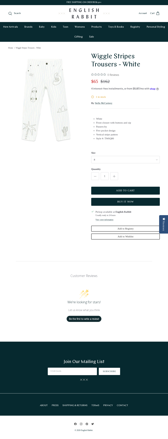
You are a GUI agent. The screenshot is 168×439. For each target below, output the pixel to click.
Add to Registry (125, 228)
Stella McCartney (103, 103)
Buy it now (125, 201)
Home (10, 48)
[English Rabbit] (84, 13)
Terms (95, 405)
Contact (122, 405)
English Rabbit (87, 430)
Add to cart (125, 190)
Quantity (96, 169)
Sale (91, 37)
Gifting (78, 37)
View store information (104, 220)
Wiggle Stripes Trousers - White (28, 48)
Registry (135, 27)
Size (93, 152)
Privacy (108, 405)
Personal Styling (156, 27)
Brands (28, 27)
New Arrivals (10, 27)
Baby (42, 27)
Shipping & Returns (75, 405)
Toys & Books (116, 27)
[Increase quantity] (114, 176)
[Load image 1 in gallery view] (46, 100)
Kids (53, 27)
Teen (65, 27)
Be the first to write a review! (84, 318)
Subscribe (109, 371)
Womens (80, 27)
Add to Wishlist (125, 236)
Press (55, 405)
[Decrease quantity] (95, 176)
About (44, 405)
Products (96, 27)
